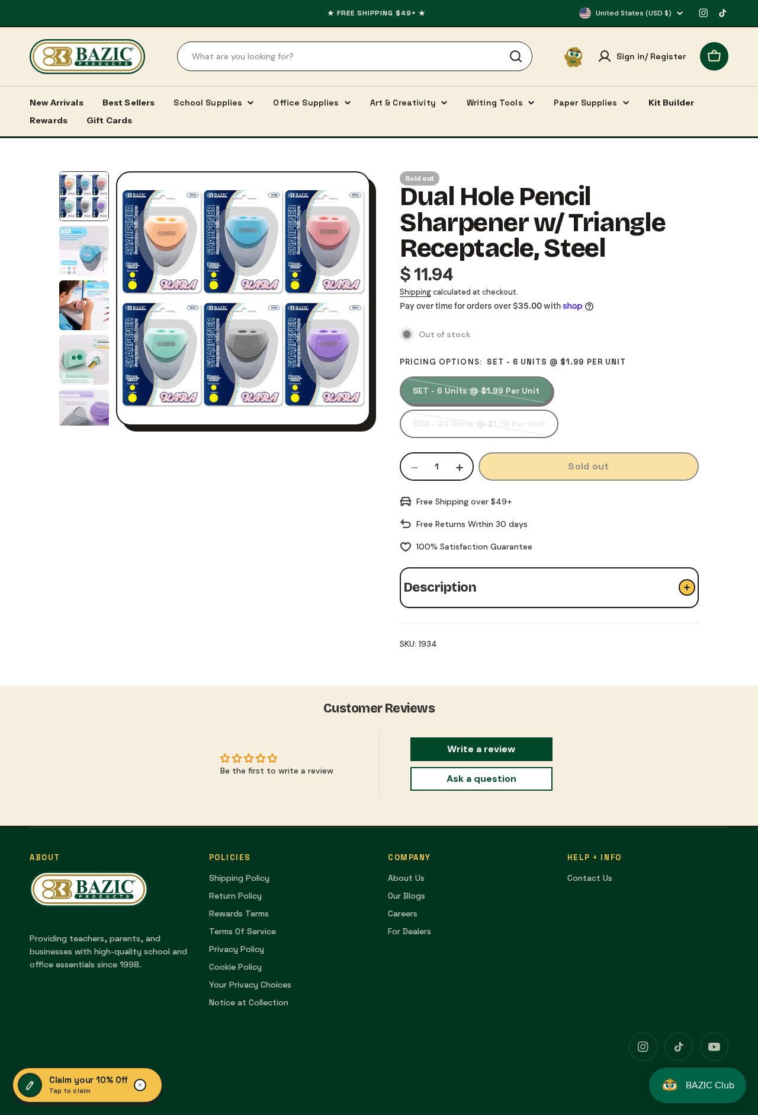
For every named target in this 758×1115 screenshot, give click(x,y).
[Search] (516, 56)
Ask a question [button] (481, 778)
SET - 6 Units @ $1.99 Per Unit (476, 395)
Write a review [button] (481, 749)
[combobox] (354, 56)
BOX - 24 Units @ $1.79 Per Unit (479, 428)
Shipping (415, 292)
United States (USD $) (634, 13)
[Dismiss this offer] (140, 1085)
